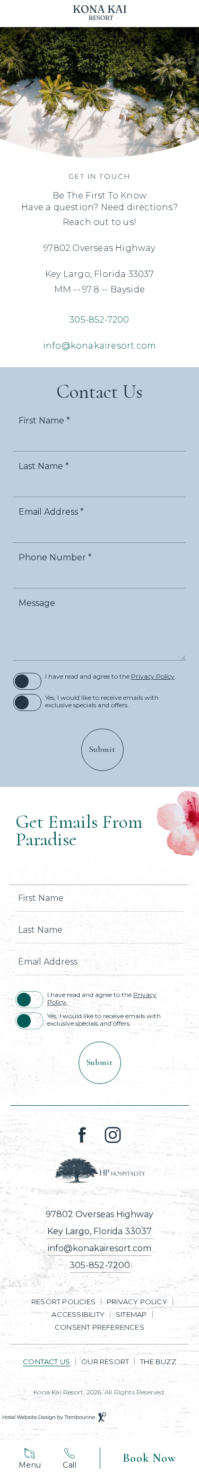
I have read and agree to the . (110, 676)
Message (37, 603)
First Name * (44, 421)
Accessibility (78, 1314)
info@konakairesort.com (99, 346)
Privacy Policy (153, 676)
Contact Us (46, 1361)
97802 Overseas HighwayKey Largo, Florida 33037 (99, 1222)
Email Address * (51, 512)
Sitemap (131, 1314)
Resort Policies (63, 1301)
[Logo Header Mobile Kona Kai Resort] (99, 13)
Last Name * (44, 466)
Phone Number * (55, 557)
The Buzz (158, 1361)
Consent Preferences (99, 1327)
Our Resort (105, 1361)
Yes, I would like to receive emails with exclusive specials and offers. (102, 701)
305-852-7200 (99, 320)
